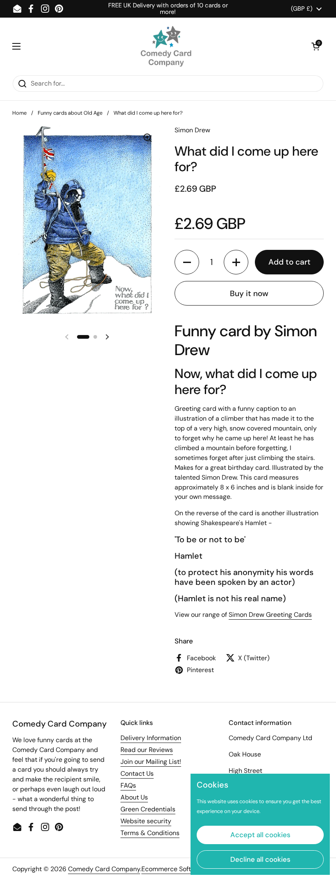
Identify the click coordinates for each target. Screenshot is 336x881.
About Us (134, 797)
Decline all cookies (260, 859)
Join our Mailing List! (150, 761)
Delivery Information (150, 738)
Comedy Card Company (104, 869)
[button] (315, 46)
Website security (145, 821)
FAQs (128, 785)
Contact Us (137, 773)
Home (19, 112)
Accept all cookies (260, 834)
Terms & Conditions (149, 833)
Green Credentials (147, 809)
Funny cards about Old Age (70, 112)
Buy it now (249, 293)
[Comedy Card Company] (166, 46)
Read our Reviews (146, 749)
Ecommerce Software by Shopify (190, 869)
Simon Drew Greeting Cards (270, 614)
